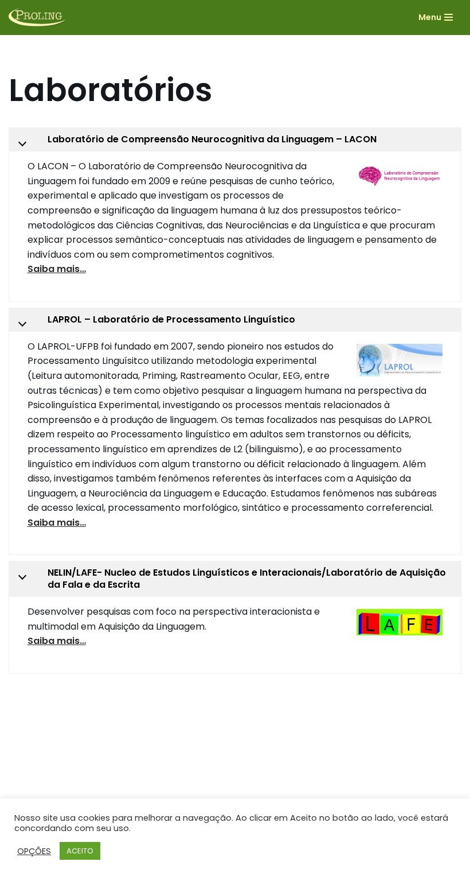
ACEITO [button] (79, 850)
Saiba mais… (57, 268)
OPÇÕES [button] (34, 851)
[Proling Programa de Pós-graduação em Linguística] (37, 17)
